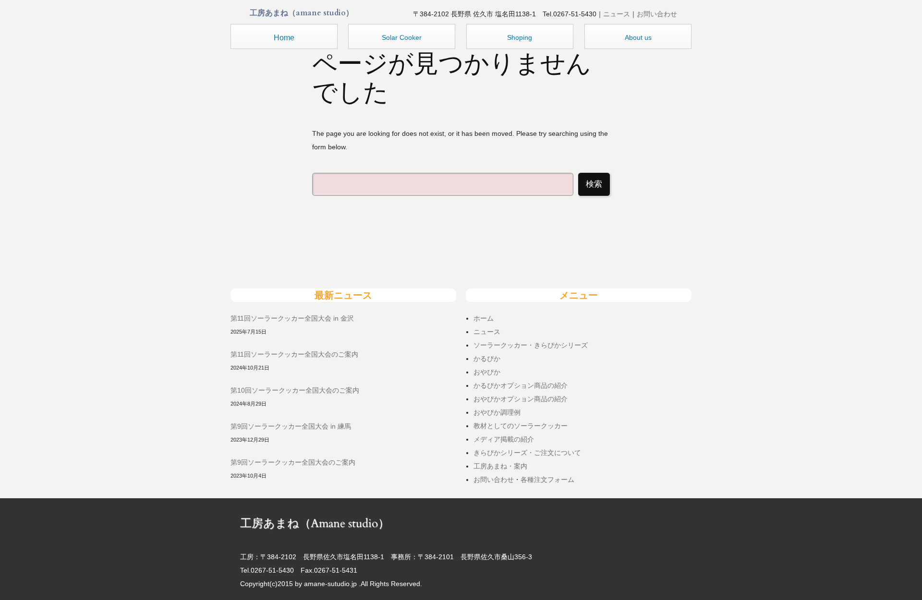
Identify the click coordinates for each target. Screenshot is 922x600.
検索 (594, 184)
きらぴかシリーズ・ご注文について (527, 452)
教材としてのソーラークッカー (520, 426)
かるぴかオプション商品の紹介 (520, 385)
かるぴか (486, 358)
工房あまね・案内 (500, 466)
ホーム (483, 318)
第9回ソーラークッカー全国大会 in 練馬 (290, 426)
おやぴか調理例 (497, 412)
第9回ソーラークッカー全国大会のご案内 (292, 462)
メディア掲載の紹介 (503, 439)
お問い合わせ (657, 14)
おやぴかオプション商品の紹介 (520, 399)
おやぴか (486, 372)
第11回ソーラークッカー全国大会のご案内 (294, 354)
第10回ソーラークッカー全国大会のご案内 (294, 390)
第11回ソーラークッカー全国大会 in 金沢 (292, 318)
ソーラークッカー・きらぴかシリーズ (530, 345)
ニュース (616, 14)
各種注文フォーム (547, 479)
